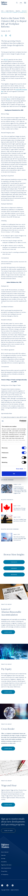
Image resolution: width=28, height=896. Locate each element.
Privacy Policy (4, 871)
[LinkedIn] (7, 885)
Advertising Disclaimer (6, 868)
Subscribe (3, 855)
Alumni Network (4, 852)
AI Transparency (4, 874)
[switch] (24, 452)
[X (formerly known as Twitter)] (2, 885)
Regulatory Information (6, 865)
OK (14, 473)
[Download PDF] (2, 35)
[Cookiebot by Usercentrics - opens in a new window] (19, 421)
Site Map (3, 858)
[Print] (6, 35)
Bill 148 (6, 59)
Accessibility (4, 861)
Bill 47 (8, 99)
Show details (19, 468)
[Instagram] (13, 885)
